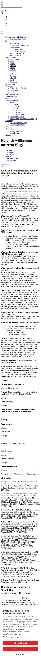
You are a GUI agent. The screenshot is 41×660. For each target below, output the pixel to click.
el (6, 17)
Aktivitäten (19, 49)
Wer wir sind (14, 43)
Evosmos (13, 82)
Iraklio (12, 68)
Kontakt (8, 135)
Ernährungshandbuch (17, 125)
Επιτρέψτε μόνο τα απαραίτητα (20, 648)
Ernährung (9, 121)
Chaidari (13, 66)
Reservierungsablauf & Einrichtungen (23, 119)
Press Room (14, 133)
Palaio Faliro (14, 60)
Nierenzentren (10, 58)
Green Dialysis (20, 51)
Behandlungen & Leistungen (15, 37)
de (2, 13)
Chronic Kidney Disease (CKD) (12, 184)
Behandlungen (10, 84)
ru (6, 27)
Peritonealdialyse (11, 96)
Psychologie (9, 154)
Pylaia (12, 80)
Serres (12, 62)
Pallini (12, 64)
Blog (7, 127)
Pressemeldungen (16, 131)
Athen (17, 104)
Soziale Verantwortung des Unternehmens (19, 46)
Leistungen (9, 86)
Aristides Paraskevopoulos (29, 474)
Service (12, 92)
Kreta (17, 108)
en (6, 19)
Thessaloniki (19, 115)
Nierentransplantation (13, 94)
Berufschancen (15, 55)
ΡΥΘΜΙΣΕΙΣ (20, 654)
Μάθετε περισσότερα (11, 637)
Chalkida (13, 78)
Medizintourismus (11, 100)
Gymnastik (9, 156)
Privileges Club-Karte (18, 39)
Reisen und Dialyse (17, 117)
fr (6, 21)
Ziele (12, 102)
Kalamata (13, 74)
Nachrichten (9, 129)
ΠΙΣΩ (3, 166)
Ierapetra (13, 72)
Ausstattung (14, 90)
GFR (7, 98)
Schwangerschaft (11, 158)
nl (6, 25)
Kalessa (13, 70)
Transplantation (11, 160)
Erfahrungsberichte (17, 53)
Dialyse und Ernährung (18, 123)
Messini (13, 76)
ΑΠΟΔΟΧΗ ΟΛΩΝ (20, 643)
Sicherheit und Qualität (18, 88)
